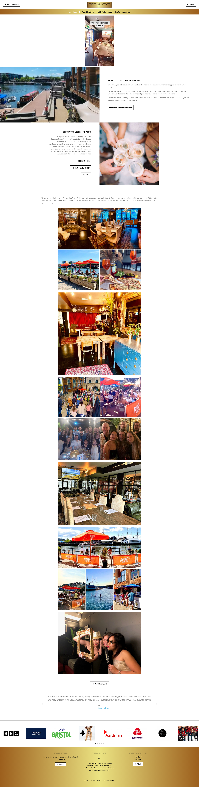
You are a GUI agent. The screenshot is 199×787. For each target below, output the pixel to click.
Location (110, 12)
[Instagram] (99, 758)
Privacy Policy (138, 757)
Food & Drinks (101, 12)
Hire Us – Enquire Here (122, 12)
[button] (11, 5)
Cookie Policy (138, 759)
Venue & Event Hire (88, 12)
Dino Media (111, 780)
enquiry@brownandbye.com (101, 765)
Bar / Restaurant (74, 12)
